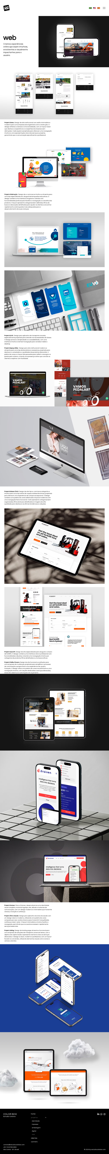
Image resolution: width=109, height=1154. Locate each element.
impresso (35, 1124)
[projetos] (45, 1117)
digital (34, 1131)
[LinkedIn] (98, 1114)
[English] (94, 8)
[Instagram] (104, 1114)
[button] (100, 264)
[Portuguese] (90, 8)
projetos (34, 1117)
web (33, 1134)
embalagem (36, 1127)
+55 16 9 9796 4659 (9, 1147)
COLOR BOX (10, 1114)
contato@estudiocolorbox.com (14, 1144)
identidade (36, 1121)
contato (34, 1142)
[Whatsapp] (101, 1114)
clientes (34, 1138)
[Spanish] (99, 8)
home (33, 1114)
